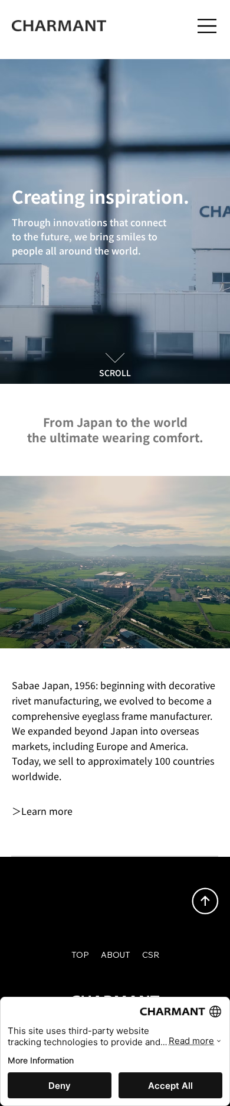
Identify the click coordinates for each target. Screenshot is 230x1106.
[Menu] (208, 26)
